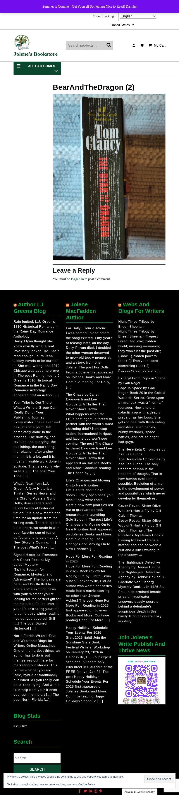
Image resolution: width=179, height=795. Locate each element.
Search (109, 45)
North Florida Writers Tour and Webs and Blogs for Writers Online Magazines (35, 640)
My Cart (159, 46)
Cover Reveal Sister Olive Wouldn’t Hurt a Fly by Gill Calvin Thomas (139, 510)
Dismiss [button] (131, 6)
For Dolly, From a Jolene (86, 328)
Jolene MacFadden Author (81, 311)
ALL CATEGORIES (41, 66)
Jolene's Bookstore (36, 54)
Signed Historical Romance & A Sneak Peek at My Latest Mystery (36, 559)
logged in (77, 279)
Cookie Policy (86, 784)
